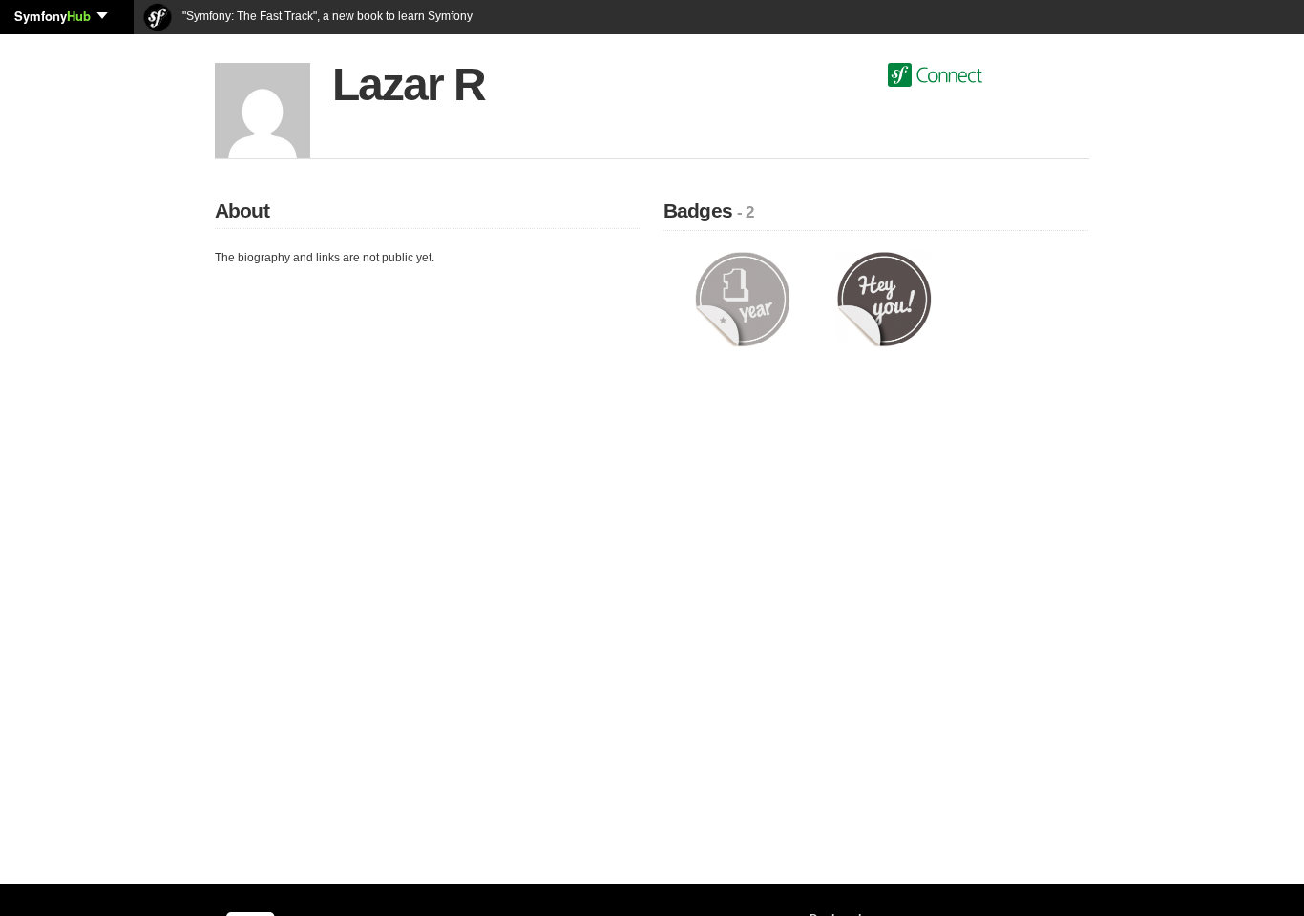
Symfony (52, 16)
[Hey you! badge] (884, 298)
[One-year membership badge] (742, 298)
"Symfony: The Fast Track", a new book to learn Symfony (326, 16)
